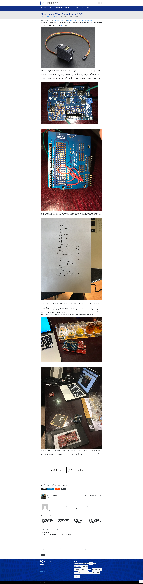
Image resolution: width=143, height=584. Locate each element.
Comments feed (43, 569)
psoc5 (75, 572)
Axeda (91, 563)
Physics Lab (94, 569)
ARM (78, 563)
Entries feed (42, 568)
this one (68, 75)
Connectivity (68, 7)
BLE (94, 563)
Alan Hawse (51, 504)
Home (68, 3)
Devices (50, 7)
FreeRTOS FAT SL (80, 569)
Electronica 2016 (70, 20)
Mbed (90, 569)
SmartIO (96, 573)
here (70, 508)
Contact (80, 3)
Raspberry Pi (84, 573)
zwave (76, 576)
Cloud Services (58, 7)
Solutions (43, 7)
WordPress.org (43, 571)
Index (93, 7)
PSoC (100, 569)
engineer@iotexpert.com (60, 20)
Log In (91, 3)
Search (86, 3)
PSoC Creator (77, 20)
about (75, 563)
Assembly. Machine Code (84, 563)
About (73, 3)
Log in (41, 566)
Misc (88, 7)
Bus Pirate (77, 566)
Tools (76, 7)
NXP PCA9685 (97, 307)
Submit (43, 554)
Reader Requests (45, 10)
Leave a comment (88, 20)
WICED (82, 20)
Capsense (85, 566)
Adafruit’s (62, 25)
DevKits (82, 7)
